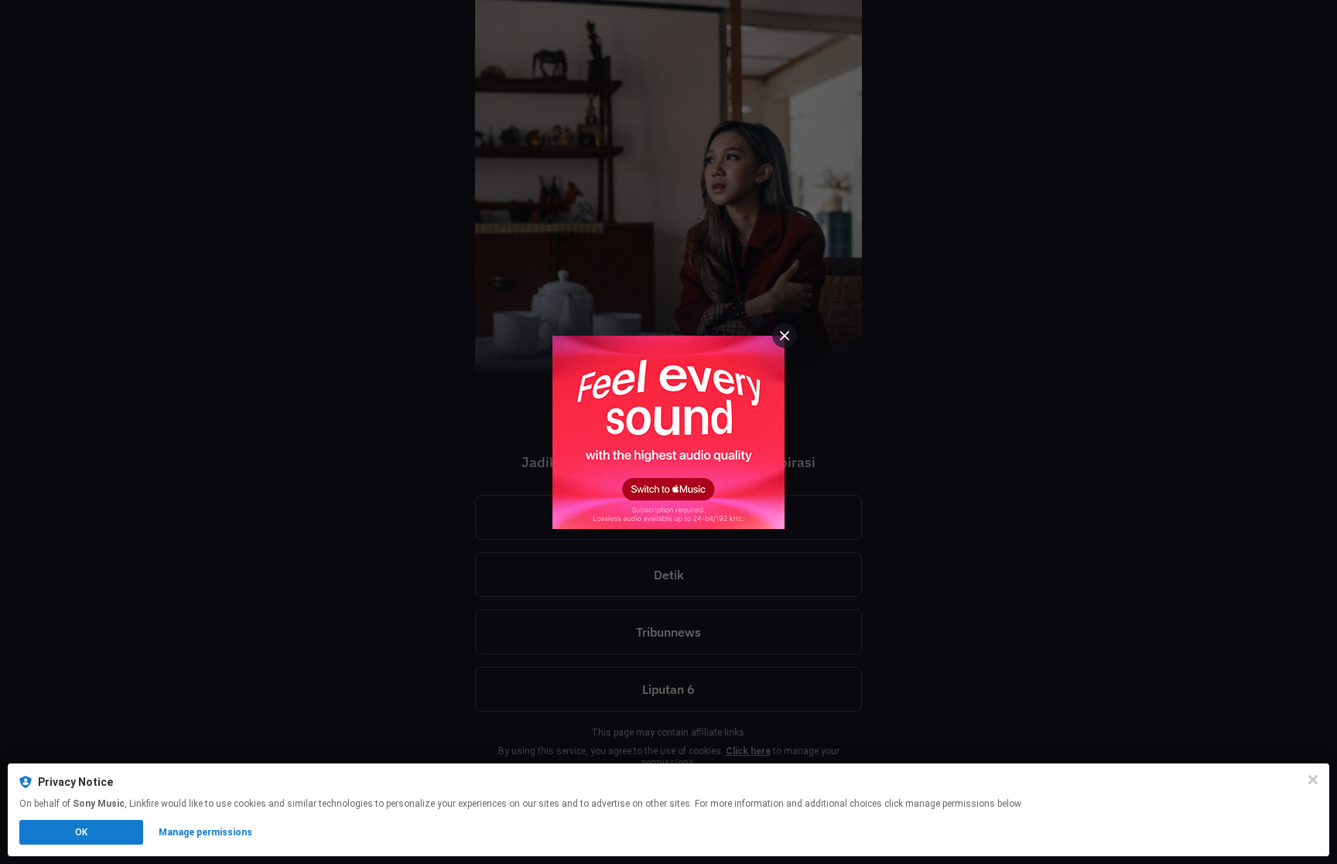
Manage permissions (205, 832)
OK (81, 832)
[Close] (1313, 779)
